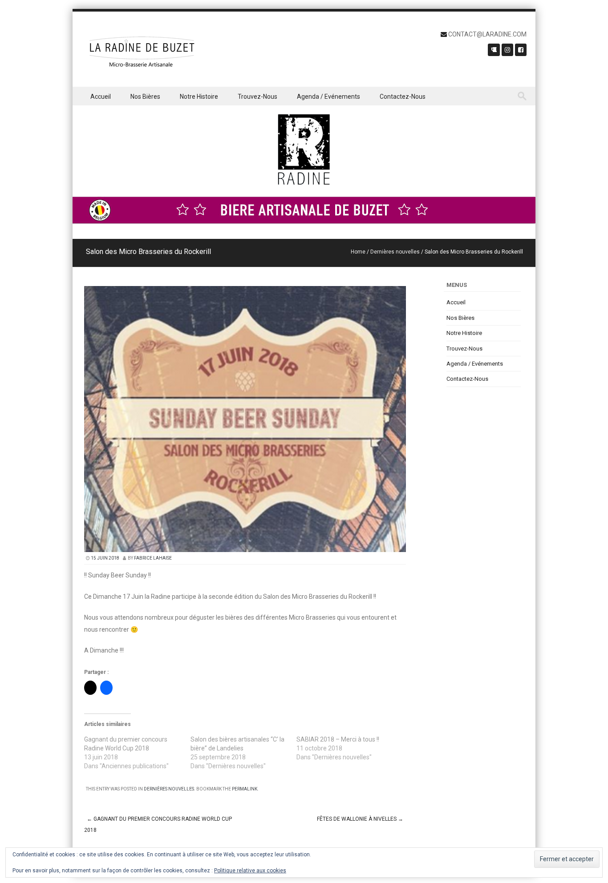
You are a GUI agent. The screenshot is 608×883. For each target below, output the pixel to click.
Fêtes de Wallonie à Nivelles (360, 819)
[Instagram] (507, 50)
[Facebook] (520, 50)
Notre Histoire (199, 96)
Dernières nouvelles (395, 252)
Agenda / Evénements (328, 96)
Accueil (100, 96)
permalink (244, 788)
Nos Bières (145, 96)
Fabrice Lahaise (153, 558)
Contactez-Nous (403, 96)
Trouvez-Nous (257, 96)
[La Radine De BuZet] (141, 52)
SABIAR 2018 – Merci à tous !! (337, 739)
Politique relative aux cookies (250, 870)
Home (358, 252)
